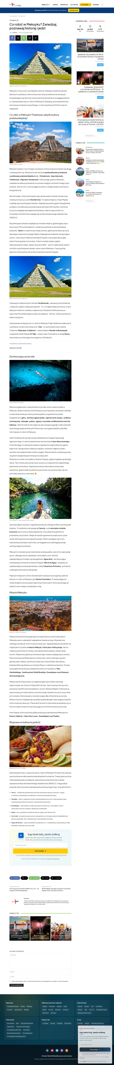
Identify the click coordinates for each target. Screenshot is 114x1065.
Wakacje (29, 1006)
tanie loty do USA (15, 348)
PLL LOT (91, 1009)
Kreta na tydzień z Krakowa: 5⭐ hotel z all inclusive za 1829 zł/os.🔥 (94, 194)
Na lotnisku (26, 1030)
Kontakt (80, 1023)
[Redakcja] (10, 33)
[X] (18, 38)
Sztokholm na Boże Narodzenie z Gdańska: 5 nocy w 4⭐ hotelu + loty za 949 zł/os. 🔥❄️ (95, 161)
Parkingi (26, 1009)
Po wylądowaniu (27, 1033)
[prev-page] (10, 943)
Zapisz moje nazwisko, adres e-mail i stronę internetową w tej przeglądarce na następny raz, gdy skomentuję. (40, 981)
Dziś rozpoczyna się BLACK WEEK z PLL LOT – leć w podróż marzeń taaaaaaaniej (24, 889)
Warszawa (45, 1013)
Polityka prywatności (97, 1023)
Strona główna (13, 16)
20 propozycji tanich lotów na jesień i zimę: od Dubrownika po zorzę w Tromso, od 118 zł (61, 937)
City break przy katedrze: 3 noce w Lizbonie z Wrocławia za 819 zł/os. (95, 183)
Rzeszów (58, 1009)
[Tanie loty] (23, 5)
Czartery (9, 1009)
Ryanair (80, 1006)
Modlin (44, 1009)
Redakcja (15, 32)
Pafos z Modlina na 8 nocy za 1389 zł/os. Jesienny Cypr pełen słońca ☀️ (95, 172)
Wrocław (53, 1013)
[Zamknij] (109, 1027)
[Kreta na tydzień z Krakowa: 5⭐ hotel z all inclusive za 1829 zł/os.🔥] (80, 193)
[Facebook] (12, 38)
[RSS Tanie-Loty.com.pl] (67, 1050)
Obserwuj (90, 25)
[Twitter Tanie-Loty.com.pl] (57, 1050)
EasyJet (80, 1009)
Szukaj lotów (73, 10)
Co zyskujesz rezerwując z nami (16, 1036)
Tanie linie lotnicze (101, 1009)
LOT (92, 1006)
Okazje (87, 158)
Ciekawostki (21, 16)
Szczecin (65, 1009)
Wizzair (87, 1006)
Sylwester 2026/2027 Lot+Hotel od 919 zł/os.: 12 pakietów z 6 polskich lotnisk (40, 937)
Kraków (59, 1006)
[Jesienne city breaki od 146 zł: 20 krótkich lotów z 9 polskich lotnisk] (19, 928)
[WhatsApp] (24, 38)
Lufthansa (99, 1006)
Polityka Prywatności (53, 859)
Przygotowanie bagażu (23, 1026)
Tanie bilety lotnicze (13, 1006)
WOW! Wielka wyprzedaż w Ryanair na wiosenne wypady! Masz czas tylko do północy (56, 889)
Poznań (51, 1009)
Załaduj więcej (89, 135)
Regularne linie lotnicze (84, 1013)
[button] (102, 4)
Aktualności (19, 933)
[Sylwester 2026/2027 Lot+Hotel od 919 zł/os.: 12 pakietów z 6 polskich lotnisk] (40, 928)
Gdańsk (44, 1006)
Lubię (80, 25)
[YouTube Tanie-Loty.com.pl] (52, 1050)
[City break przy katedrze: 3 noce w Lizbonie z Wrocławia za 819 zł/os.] (80, 182)
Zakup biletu (10, 1026)
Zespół (87, 1023)
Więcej (100, 64)
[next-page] (13, 943)
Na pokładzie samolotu (13, 1033)
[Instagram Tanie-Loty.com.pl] (62, 1050)
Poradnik (59, 1023)
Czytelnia (45, 1023)
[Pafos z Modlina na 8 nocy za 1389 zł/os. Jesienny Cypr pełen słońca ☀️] (80, 171)
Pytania (52, 1023)
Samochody (18, 1009)
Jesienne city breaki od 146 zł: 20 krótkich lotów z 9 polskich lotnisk (19, 937)
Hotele (23, 1006)
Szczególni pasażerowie (14, 1030)
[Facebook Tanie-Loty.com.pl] (47, 1050)
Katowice (52, 1006)
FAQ (17, 1023)
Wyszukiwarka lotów (27, 1023)
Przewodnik (10, 1023)
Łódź (65, 1006)
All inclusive (68, 1023)
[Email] (29, 38)
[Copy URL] (35, 38)
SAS (86, 1009)
